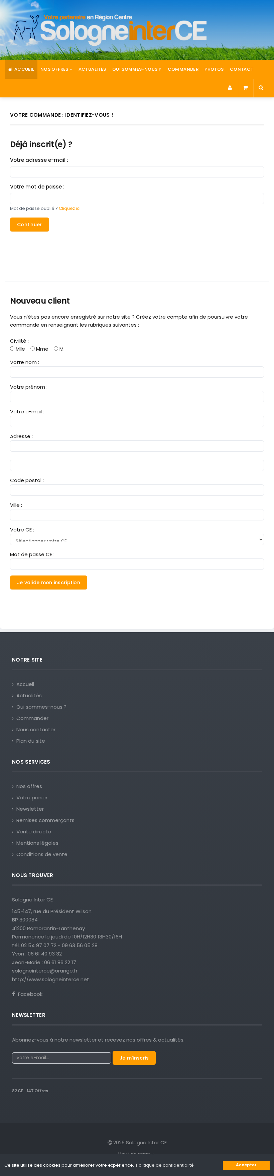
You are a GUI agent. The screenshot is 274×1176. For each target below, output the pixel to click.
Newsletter (30, 808)
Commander (183, 69)
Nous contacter (35, 729)
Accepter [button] (246, 1165)
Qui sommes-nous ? (137, 69)
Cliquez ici (70, 208)
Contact (242, 69)
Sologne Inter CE (32, 899)
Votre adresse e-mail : (39, 159)
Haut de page (134, 1154)
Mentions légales (37, 842)
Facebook (29, 994)
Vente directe (33, 831)
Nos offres (29, 786)
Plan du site (30, 740)
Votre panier (31, 797)
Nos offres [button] (55, 69)
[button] (230, 88)
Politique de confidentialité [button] (165, 1165)
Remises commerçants (45, 820)
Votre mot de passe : (37, 186)
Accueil (23, 69)
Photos (214, 69)
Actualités (92, 69)
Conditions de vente (41, 854)
